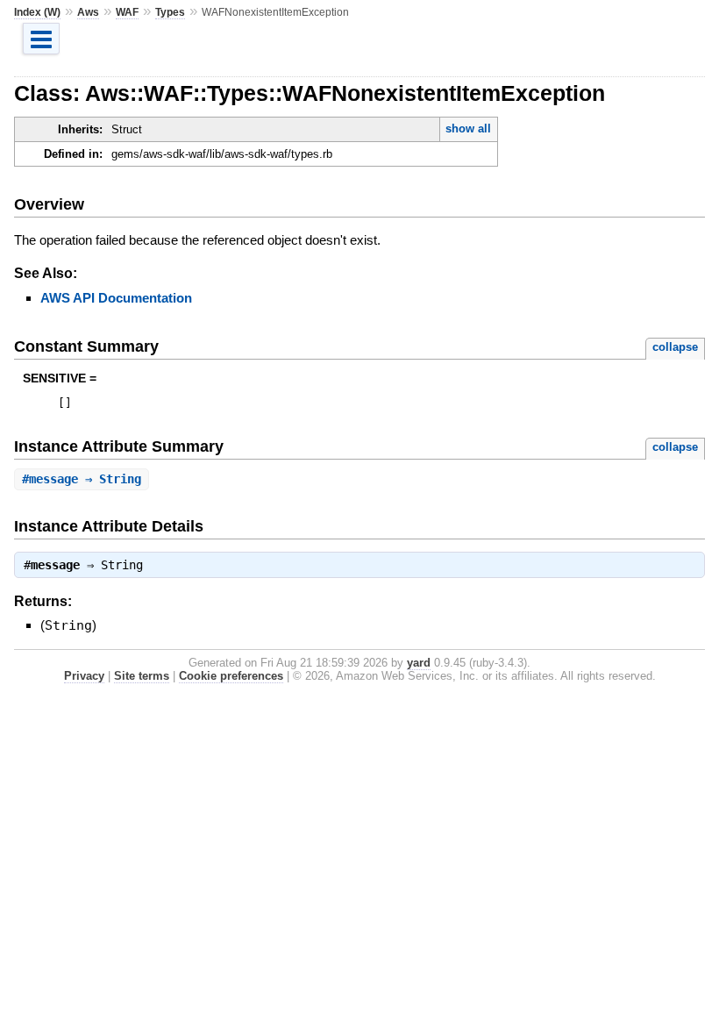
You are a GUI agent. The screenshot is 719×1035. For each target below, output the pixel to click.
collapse (675, 346)
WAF (127, 12)
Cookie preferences (231, 675)
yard (419, 662)
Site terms (141, 675)
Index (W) (37, 12)
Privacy (84, 675)
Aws (88, 12)
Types (170, 12)
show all (468, 128)
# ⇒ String (81, 479)
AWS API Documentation (116, 297)
